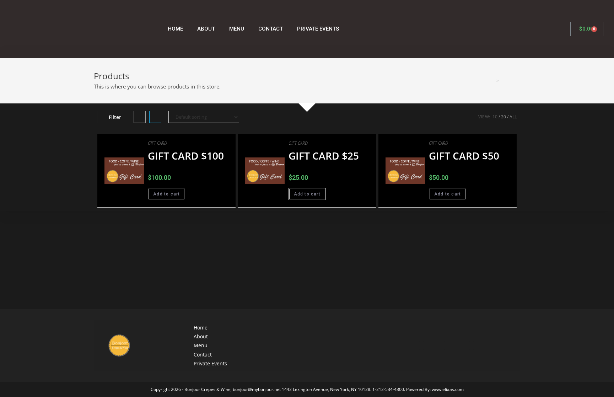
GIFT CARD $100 (186, 155)
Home (175, 29)
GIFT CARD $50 (464, 155)
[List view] (155, 117)
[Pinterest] (477, 345)
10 (494, 117)
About (206, 29)
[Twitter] (427, 345)
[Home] (492, 80)
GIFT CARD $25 (324, 155)
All (513, 117)
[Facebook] (415, 345)
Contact (270, 29)
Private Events (318, 29)
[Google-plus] (440, 345)
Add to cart (166, 194)
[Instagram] (402, 345)
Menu (236, 29)
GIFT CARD (157, 143)
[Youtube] (452, 345)
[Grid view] (140, 117)
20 (503, 117)
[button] (214, 142)
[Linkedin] (464, 345)
